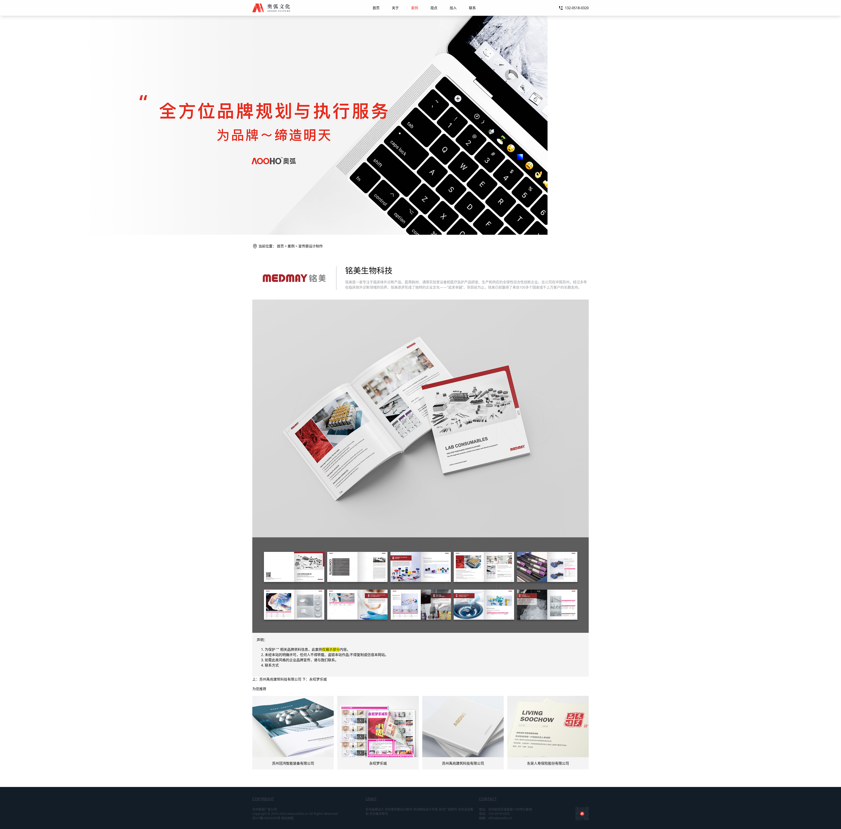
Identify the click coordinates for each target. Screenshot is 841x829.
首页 (376, 7)
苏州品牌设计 (375, 809)
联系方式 (272, 665)
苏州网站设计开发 (425, 809)
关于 (395, 7)
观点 (433, 7)
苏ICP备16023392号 (266, 818)
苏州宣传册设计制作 (398, 809)
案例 (414, 7)
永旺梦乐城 (318, 679)
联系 (472, 7)
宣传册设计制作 (310, 246)
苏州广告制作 (448, 809)
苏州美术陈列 (378, 813)
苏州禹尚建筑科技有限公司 (280, 679)
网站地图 (287, 818)
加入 (453, 7)
